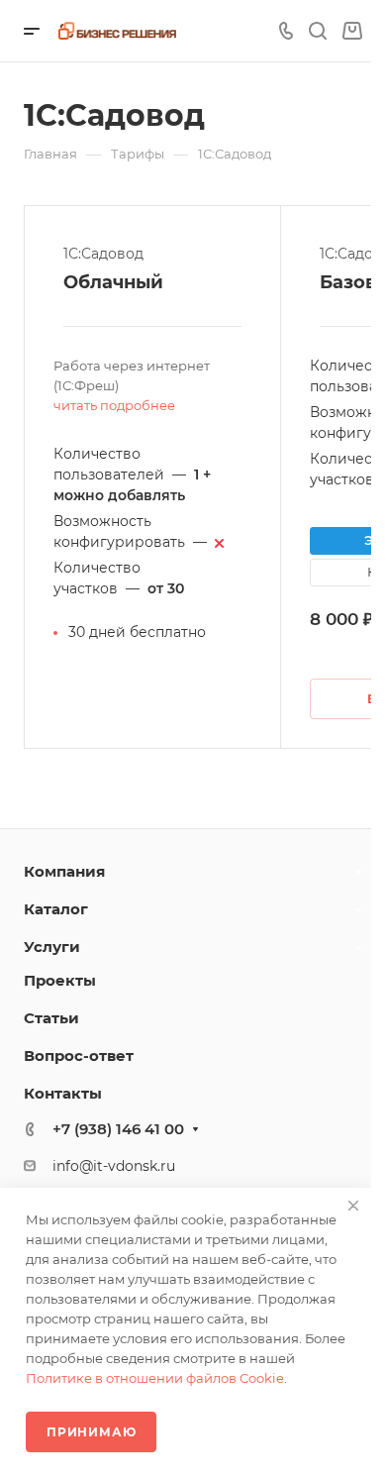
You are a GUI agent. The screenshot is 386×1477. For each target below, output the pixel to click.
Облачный (113, 282)
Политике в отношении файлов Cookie (155, 1378)
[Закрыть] (353, 1205)
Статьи (51, 1017)
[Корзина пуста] (351, 31)
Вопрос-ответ (79, 1055)
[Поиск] (317, 31)
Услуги (52, 946)
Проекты (60, 980)
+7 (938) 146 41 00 (118, 1128)
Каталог (56, 908)
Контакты (63, 1093)
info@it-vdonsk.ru (113, 1166)
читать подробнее (114, 405)
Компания (64, 871)
